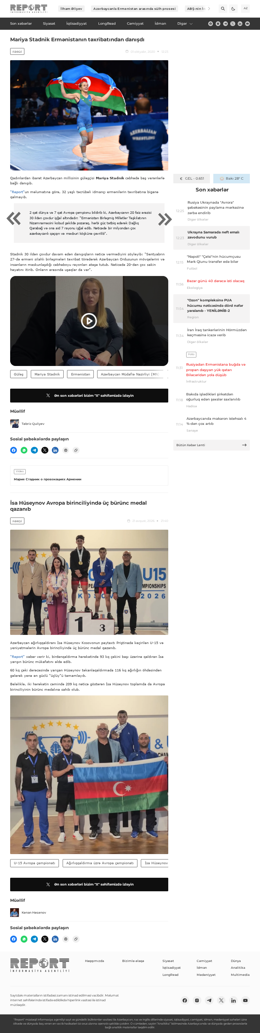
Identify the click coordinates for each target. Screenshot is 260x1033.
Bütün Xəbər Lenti (190, 445)
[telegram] (225, 23)
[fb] (210, 23)
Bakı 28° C (234, 178)
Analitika (238, 967)
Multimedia (240, 975)
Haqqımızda (94, 961)
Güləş (18, 374)
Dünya (236, 961)
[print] (65, 450)
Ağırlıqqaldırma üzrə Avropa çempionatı (100, 863)
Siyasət (168, 961)
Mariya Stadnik (47, 374)
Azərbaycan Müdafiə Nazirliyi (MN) (130, 374)
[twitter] (232, 23)
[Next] (206, 8)
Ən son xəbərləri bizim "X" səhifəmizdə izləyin (94, 395)
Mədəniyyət (206, 975)
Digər (182, 23)
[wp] (24, 450)
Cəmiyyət (204, 961)
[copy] (75, 450)
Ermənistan (80, 374)
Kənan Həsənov (34, 912)
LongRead (170, 975)
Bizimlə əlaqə (133, 961)
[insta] (218, 23)
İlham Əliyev (71, 8)
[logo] (28, 8)
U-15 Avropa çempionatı (34, 863)
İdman (202, 967)
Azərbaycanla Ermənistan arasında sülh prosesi (134, 8)
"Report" (17, 192)
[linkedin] (240, 23)
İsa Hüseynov (156, 863)
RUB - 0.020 (194, 178)
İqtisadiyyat (171, 967)
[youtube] (247, 23)
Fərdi (17, 51)
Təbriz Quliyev (33, 424)
